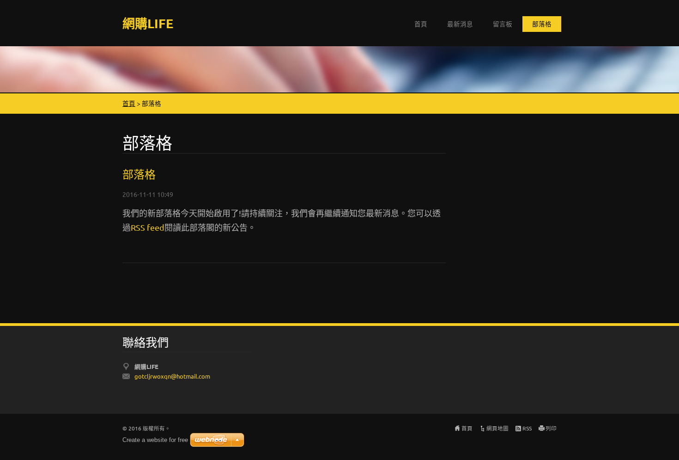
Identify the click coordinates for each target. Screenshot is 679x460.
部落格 (542, 23)
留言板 (502, 23)
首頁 (420, 23)
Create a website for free (155, 439)
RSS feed (147, 227)
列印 (551, 428)
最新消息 (460, 23)
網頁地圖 (497, 428)
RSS (527, 428)
